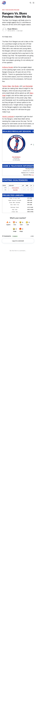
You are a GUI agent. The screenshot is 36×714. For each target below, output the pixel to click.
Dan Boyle (15, 86)
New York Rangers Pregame (10, 9)
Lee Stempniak (27, 86)
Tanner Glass (6, 86)
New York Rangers (16, 156)
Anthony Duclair (7, 67)
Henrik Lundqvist (8, 116)
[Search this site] (30, 2)
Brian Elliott (15, 189)
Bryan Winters (12, 29)
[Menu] (33, 2)
